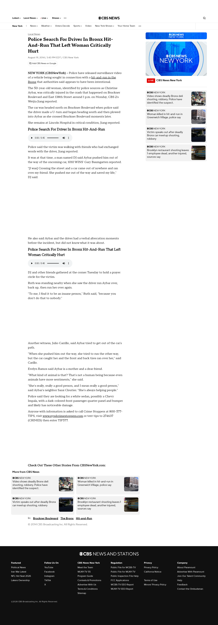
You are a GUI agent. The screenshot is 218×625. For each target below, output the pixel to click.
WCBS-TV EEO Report (122, 584)
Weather (45, 26)
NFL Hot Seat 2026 (21, 576)
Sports (77, 26)
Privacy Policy (151, 567)
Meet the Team (85, 567)
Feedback (182, 584)
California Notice (152, 572)
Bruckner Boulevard (45, 518)
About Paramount (186, 567)
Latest (15, 18)
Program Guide (85, 576)
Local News (30, 18)
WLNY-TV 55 (84, 572)
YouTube (48, 567)
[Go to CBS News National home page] (109, 18)
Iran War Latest (18, 572)
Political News (18, 567)
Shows (56, 18)
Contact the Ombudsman (190, 589)
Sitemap (82, 593)
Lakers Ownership (20, 580)
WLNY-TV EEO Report (122, 589)
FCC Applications (120, 580)
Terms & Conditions (88, 589)
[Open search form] (204, 18)
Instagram (49, 576)
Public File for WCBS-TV (123, 567)
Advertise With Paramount (190, 572)
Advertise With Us (87, 584)
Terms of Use (150, 580)
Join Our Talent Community (191, 576)
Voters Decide (62, 26)
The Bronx (67, 518)
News (33, 26)
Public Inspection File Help (125, 576)
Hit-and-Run (84, 518)
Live (44, 18)
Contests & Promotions (89, 580)
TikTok (47, 580)
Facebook (49, 572)
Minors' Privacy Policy (155, 584)
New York (17, 26)
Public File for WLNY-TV (123, 572)
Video (88, 26)
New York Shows (104, 26)
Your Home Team (126, 26)
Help (179, 580)
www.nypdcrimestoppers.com (63, 416)
